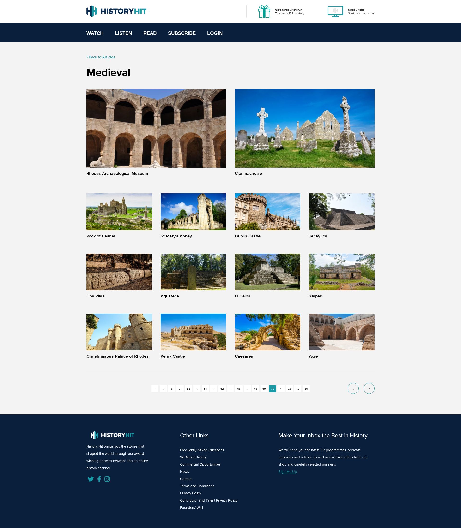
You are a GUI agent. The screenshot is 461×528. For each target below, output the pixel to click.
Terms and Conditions (197, 485)
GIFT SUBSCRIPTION (289, 9)
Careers (186, 478)
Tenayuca (318, 236)
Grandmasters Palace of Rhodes (117, 356)
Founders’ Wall (191, 507)
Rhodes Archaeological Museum (117, 173)
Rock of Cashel (100, 236)
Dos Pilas (95, 296)
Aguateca (170, 296)
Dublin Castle (248, 236)
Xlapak (315, 296)
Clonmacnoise (248, 173)
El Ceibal (243, 296)
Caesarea (244, 356)
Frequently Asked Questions (202, 449)
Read (150, 33)
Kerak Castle (173, 356)
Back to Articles (101, 56)
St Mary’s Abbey (176, 236)
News (184, 471)
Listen (123, 33)
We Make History (193, 457)
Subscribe (182, 33)
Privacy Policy (190, 493)
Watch (94, 33)
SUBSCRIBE (356, 9)
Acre (313, 356)
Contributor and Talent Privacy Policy (208, 500)
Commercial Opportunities (200, 464)
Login (215, 33)
